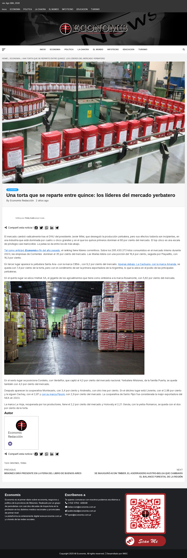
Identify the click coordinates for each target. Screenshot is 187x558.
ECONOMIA (15, 9)
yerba (23, 463)
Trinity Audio (30, 218)
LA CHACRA (40, 9)
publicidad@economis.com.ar (81, 511)
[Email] (10, 444)
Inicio (4, 9)
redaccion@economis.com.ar (81, 507)
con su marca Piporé (53, 394)
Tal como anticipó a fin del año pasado (32, 250)
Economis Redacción (22, 200)
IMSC (125, 553)
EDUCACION (82, 9)
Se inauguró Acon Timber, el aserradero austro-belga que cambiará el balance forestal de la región (138, 473)
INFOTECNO (67, 9)
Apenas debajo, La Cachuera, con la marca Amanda (147, 264)
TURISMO (95, 9)
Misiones (14, 463)
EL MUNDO (54, 9)
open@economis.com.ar (79, 515)
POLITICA (27, 9)
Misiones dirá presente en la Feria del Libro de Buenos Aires (42, 471)
